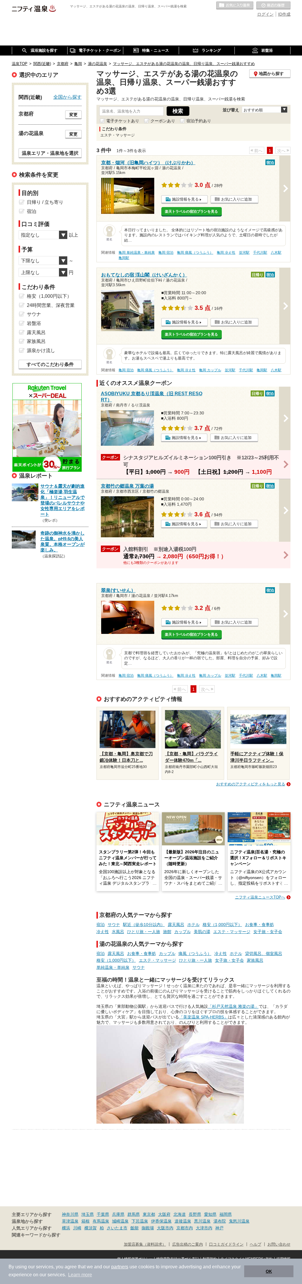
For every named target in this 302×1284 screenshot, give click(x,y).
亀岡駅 (124, 258)
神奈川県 (70, 1214)
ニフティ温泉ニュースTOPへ (260, 897)
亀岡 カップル (210, 370)
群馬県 (133, 1214)
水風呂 (118, 931)
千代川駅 (260, 252)
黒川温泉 (202, 1221)
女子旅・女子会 (267, 931)
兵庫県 (118, 1214)
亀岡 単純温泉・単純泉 (137, 252)
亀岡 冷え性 (226, 252)
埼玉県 (87, 1214)
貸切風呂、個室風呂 (263, 953)
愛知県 (210, 1214)
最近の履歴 (273, 5)
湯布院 (220, 1221)
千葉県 (103, 1214)
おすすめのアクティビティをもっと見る (250, 784)
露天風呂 (176, 924)
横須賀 (90, 1228)
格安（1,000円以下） (222, 924)
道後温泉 (183, 1221)
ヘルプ (255, 1244)
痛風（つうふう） (194, 953)
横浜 (66, 1228)
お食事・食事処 (259, 924)
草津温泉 (70, 1221)
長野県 (195, 1214)
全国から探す (67, 97)
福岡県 (225, 1214)
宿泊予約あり (198, 120)
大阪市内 (165, 1228)
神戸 (219, 1228)
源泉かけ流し (41, 350)
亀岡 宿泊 (165, 252)
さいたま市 (117, 1228)
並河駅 (244, 252)
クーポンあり (162, 120)
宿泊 (100, 924)
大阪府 (164, 1214)
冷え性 (102, 931)
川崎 (77, 1228)
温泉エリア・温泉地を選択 (50, 153)
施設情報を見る (185, 199)
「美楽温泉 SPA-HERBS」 (203, 1017)
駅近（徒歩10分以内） (144, 924)
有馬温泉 (101, 1221)
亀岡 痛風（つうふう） (195, 252)
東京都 (149, 1214)
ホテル (193, 924)
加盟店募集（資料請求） (145, 1244)
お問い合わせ (278, 1244)
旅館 (167, 931)
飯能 (134, 1228)
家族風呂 (255, 960)
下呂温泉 (140, 1221)
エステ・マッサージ (231, 931)
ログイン (265, 14)
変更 (73, 114)
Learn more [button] (80, 1274)
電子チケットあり (122, 120)
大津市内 (204, 1228)
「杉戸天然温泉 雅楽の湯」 (233, 1006)
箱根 (85, 1221)
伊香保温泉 (161, 1221)
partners (119, 1266)
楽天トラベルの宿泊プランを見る (191, 211)
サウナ (114, 924)
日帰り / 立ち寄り (45, 202)
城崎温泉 (120, 1221)
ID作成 (284, 14)
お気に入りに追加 (236, 199)
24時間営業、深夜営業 (51, 305)
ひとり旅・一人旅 (143, 931)
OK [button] (269, 1271)
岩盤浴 (34, 323)
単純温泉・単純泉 (112, 967)
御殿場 (148, 1228)
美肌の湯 (202, 931)
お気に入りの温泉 (234, 5)
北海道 (179, 1214)
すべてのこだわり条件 (50, 364)
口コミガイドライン (226, 1244)
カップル (182, 931)
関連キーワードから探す (36, 1235)
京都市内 (184, 1228)
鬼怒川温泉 (239, 1221)
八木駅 (276, 252)
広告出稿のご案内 (187, 1244)
